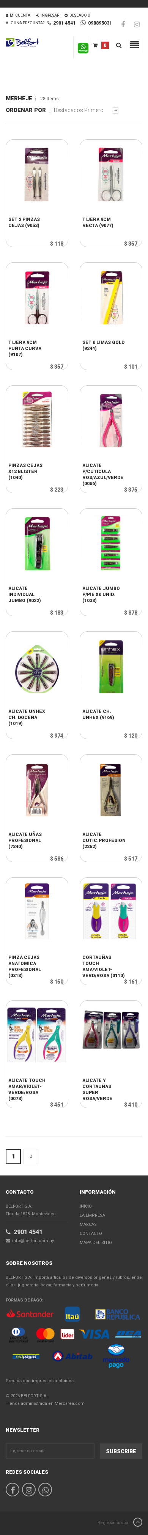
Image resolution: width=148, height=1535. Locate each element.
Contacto (91, 1233)
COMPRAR (31, 215)
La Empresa (92, 1215)
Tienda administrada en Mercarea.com (45, 1403)
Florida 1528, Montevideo (31, 1210)
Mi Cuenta (19, 15)
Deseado (79, 15)
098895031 (99, 23)
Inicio (86, 1206)
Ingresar (49, 15)
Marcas (88, 1224)
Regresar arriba (113, 1522)
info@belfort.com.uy (32, 1240)
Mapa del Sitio (96, 1242)
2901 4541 (63, 23)
